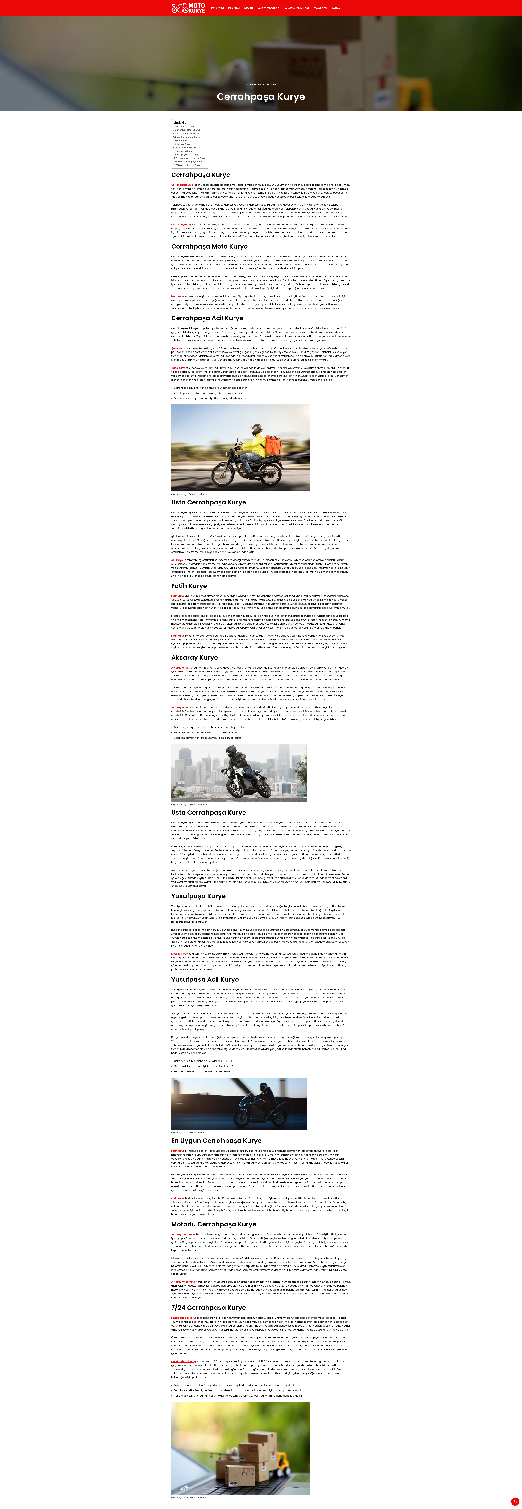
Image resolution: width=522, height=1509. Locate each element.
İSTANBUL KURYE (63, 1505)
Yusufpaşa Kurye (184, 151)
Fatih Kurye (181, 140)
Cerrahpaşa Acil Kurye (187, 133)
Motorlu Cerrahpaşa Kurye (189, 161)
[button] (254, 7)
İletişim (336, 8)
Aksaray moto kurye (183, 1234)
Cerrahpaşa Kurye (184, 126)
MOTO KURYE (26, 1505)
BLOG (49, 1505)
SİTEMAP (40, 1505)
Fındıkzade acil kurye (183, 1361)
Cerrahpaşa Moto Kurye (187, 130)
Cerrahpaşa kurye (182, 184)
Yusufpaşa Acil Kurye (186, 154)
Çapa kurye (178, 348)
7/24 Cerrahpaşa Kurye (188, 165)
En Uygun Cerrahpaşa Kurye (190, 158)
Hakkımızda (233, 8)
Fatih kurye (177, 596)
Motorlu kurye (179, 953)
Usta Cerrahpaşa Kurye (187, 137)
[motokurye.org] (189, 7)
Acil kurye (177, 560)
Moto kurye (178, 296)
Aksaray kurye (179, 667)
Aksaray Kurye (182, 144)
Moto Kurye (217, 8)
